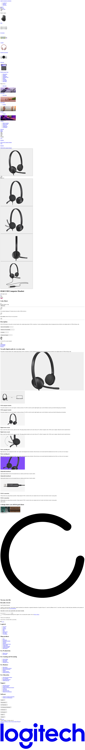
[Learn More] (1, 343)
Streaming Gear (5, 662)
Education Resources (6, 679)
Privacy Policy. (36, 614)
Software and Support (4, 335)
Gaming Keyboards (6, 646)
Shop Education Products (7, 677)
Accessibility (5, 633)
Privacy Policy (8, 721)
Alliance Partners (6, 671)
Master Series (5, 653)
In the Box (2, 332)
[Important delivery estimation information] (1, 313)
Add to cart (3, 305)
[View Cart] (1, 136)
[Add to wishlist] (1, 176)
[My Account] (1, 135)
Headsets (2, 140)
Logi (1, 138)
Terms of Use (2, 721)
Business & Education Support (8, 687)
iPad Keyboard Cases (7, 644)
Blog (4, 629)
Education (4, 5)
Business (4, 3)
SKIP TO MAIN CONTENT (5, 0)
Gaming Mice (5, 645)
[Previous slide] (1, 502)
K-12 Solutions (5, 678)
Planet (1, 131)
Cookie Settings (14, 721)
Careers (4, 627)
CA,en (3, 8)
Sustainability (5, 631)
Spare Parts (5, 689)
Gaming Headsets (6, 647)
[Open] (3, 137)
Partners (4, 670)
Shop (2, 9)
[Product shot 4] (16, 247)
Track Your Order (6, 690)
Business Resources (6, 672)
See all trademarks (12, 608)
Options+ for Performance (7, 697)
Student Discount (6, 680)
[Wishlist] (1, 134)
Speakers (4, 643)
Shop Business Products (7, 668)
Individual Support (6, 685)
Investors (4, 628)
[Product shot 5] (16, 275)
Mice (4, 638)
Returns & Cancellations (7, 691)
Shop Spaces (5, 667)
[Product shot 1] (16, 162)
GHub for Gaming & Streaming (8, 696)
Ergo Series (5, 654)
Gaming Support (6, 686)
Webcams (4, 642)
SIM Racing (5, 661)
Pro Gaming (5, 660)
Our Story (4, 626)
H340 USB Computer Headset (6, 142)
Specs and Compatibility (5, 326)
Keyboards (5, 639)
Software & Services (6, 669)
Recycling (4, 632)
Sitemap (18, 721)
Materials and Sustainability (5, 329)
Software (2, 129)
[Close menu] (1, 10)
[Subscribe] (12, 613)
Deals (1, 130)
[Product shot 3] (16, 220)
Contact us (5, 688)
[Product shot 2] (16, 192)
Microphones (5, 648)
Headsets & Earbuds (6, 640)
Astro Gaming (5, 659)
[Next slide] (4, 502)
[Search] (1, 132)
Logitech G (5, 2)
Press (4, 630)
